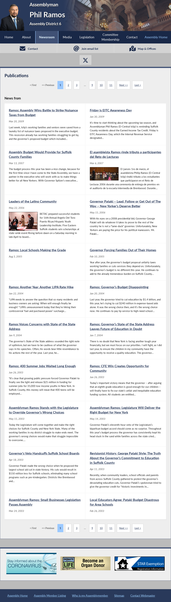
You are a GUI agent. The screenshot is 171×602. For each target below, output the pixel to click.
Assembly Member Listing (50, 595)
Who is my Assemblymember (90, 595)
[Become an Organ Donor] (85, 563)
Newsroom (47, 37)
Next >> (123, 84)
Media (67, 37)
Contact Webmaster (142, 595)
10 (101, 84)
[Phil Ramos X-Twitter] (85, 60)
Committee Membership (110, 37)
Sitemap (119, 595)
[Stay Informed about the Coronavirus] (31, 563)
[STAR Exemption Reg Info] (140, 564)
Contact (132, 37)
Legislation (86, 37)
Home (9, 37)
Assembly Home (156, 37)
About (26, 37)
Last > (138, 84)
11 (110, 84)
